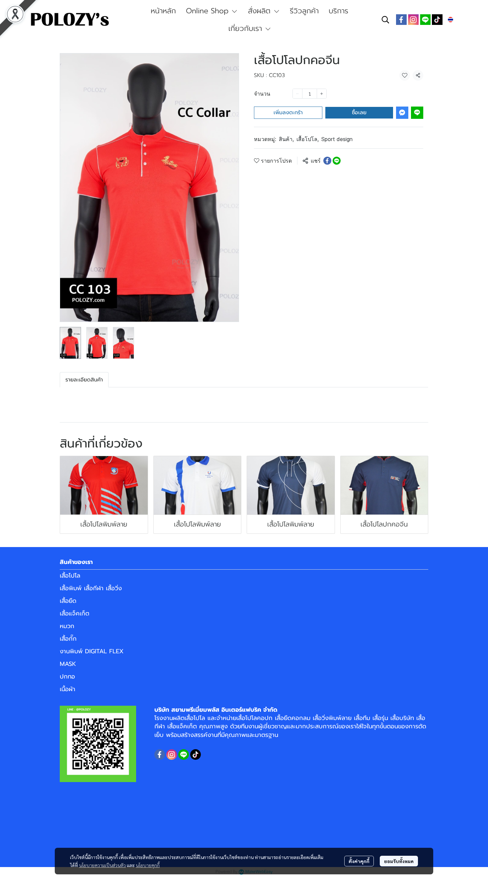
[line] (425, 19)
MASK (68, 664)
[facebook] (401, 19)
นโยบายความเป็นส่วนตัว (102, 865)
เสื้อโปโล (307, 139)
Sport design (337, 139)
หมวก (67, 626)
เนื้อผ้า (67, 689)
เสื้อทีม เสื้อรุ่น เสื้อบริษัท (384, 718)
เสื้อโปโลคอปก (254, 718)
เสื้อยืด (68, 600)
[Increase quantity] (321, 93)
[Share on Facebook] (327, 161)
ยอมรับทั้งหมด (399, 861)
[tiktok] (437, 19)
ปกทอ (67, 676)
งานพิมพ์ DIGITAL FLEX (91, 651)
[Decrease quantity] (297, 93)
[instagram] (413, 19)
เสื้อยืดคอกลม (292, 718)
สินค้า (286, 139)
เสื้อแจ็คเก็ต (74, 613)
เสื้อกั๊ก (68, 638)
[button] (385, 19)
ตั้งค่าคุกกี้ (359, 861)
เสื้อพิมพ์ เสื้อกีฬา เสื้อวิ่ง (91, 588)
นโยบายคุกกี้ (148, 865)
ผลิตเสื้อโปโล (189, 718)
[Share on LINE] (337, 161)
